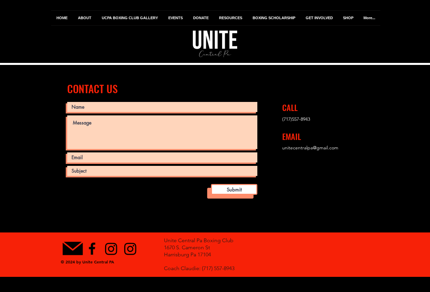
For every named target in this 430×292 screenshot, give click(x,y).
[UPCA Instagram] (111, 249)
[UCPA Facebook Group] (92, 249)
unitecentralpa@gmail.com (310, 148)
